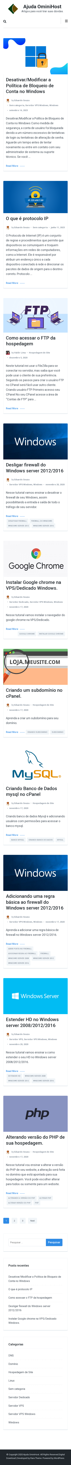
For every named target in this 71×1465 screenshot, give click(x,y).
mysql (60, 840)
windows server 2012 (18, 526)
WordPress (59, 1458)
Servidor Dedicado (19, 602)
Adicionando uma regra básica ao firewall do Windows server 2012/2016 (34, 902)
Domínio (13, 1364)
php (37, 1203)
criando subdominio (37, 732)
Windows (53, 105)
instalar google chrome (51, 634)
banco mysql (17, 840)
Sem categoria (16, 105)
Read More (12, 166)
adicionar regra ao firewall (22, 953)
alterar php (45, 1198)
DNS (11, 1355)
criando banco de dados (41, 840)
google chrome (27, 634)
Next (32, 1220)
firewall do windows (41, 521)
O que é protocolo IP (27, 218)
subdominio (57, 732)
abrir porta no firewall (20, 949)
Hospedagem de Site (39, 352)
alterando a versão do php (21, 1198)
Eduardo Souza (21, 100)
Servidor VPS (16, 1039)
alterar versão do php (19, 1203)
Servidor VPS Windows (36, 105)
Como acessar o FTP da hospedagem (30, 1297)
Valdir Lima (20, 352)
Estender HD (14, 1076)
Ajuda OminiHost (42, 6)
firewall (44, 953)
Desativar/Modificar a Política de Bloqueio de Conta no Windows (30, 85)
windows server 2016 (43, 526)
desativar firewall (17, 521)
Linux (11, 1380)
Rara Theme (36, 1458)
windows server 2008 (18, 958)
